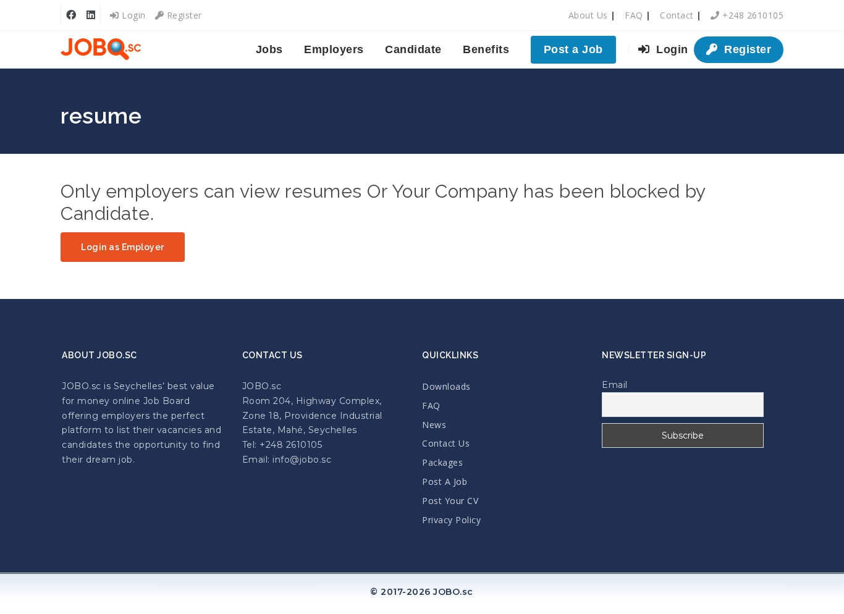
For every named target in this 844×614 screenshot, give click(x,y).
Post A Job (444, 481)
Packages (442, 462)
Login (132, 15)
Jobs (269, 49)
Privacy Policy (451, 520)
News (434, 425)
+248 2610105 (751, 15)
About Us (588, 15)
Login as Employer (122, 247)
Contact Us (446, 443)
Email (615, 384)
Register (183, 15)
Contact (677, 15)
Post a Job (573, 49)
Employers (334, 49)
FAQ (634, 15)
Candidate (413, 49)
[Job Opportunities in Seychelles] (101, 49)
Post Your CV (450, 501)
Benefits (486, 49)
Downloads (446, 386)
